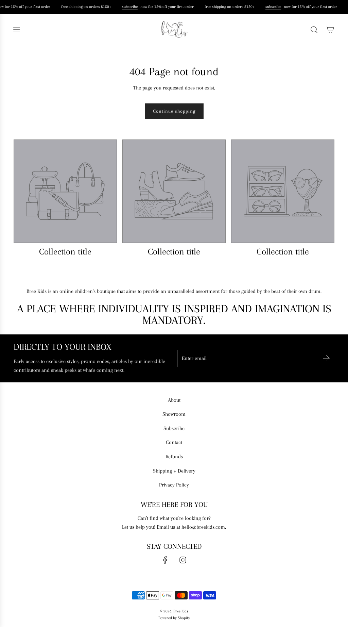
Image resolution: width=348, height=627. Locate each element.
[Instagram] (183, 560)
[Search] (314, 29)
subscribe (129, 6)
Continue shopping (174, 111)
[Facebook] (165, 560)
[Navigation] (16, 29)
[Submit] (326, 358)
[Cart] (330, 29)
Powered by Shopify (174, 618)
